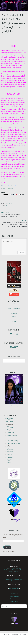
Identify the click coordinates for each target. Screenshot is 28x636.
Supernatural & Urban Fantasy (13, 443)
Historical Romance (11, 437)
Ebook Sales (9, 459)
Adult (8, 426)
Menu (23, 2)
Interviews (9, 456)
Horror (8, 438)
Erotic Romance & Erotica (12, 435)
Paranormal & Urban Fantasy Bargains (14, 579)
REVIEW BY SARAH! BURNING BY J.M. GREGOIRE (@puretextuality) (11, 214)
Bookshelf (14, 306)
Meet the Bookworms (9, 418)
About (14, 303)
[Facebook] (11, 334)
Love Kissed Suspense (14, 580)
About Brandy (8, 564)
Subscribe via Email (14, 530)
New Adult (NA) (10, 427)
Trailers (8, 463)
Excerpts (14, 316)
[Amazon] (17, 334)
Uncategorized (9, 203)
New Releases (14, 311)
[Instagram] (15, 347)
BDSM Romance (10, 432)
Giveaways (14, 318)
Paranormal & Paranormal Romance (14, 441)
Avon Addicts (10, 457)
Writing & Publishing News (14, 308)
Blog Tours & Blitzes (11, 448)
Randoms (14, 321)
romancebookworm (7, 37)
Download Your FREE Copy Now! (14, 405)
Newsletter (21, 564)
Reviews (8, 446)
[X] (13, 334)
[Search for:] (14, 361)
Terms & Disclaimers (14, 596)
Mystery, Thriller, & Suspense (13, 440)
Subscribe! (7, 547)
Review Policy (8, 419)
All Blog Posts (8, 423)
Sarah (6, 205)
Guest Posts (9, 454)
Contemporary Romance (12, 434)
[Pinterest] (17, 347)
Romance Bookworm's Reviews (9, 2)
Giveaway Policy (14, 593)
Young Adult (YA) (10, 429)
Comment (21, 252)
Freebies (8, 460)
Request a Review (9, 421)
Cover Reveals (14, 313)
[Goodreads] (15, 334)
